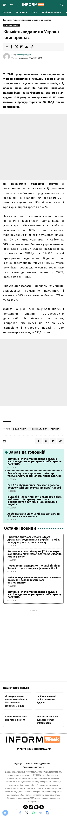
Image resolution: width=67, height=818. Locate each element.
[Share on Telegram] (40, 812)
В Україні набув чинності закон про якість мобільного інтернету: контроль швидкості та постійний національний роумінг (34, 500)
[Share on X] (16, 46)
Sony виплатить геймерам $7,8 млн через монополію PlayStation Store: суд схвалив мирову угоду (34, 554)
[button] (6, 4)
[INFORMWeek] (33, 4)
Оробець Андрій (24, 55)
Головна (7, 20)
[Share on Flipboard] (21, 46)
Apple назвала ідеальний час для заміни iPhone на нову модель (33, 515)
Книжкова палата (38, 429)
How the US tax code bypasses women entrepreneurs (47, 719)
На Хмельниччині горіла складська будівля (46, 699)
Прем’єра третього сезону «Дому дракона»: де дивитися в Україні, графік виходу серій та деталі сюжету (33, 539)
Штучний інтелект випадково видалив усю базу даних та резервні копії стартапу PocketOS (34, 461)
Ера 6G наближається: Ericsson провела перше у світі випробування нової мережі (34, 486)
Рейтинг (55, 429)
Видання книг (19, 429)
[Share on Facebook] (11, 46)
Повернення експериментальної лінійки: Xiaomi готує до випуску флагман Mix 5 (33, 567)
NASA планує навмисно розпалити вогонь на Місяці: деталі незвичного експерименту (34, 580)
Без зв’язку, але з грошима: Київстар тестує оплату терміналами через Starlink (34, 474)
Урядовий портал (44, 183)
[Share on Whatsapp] (33, 812)
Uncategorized (11, 25)
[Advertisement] (33, 147)
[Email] (26, 46)
